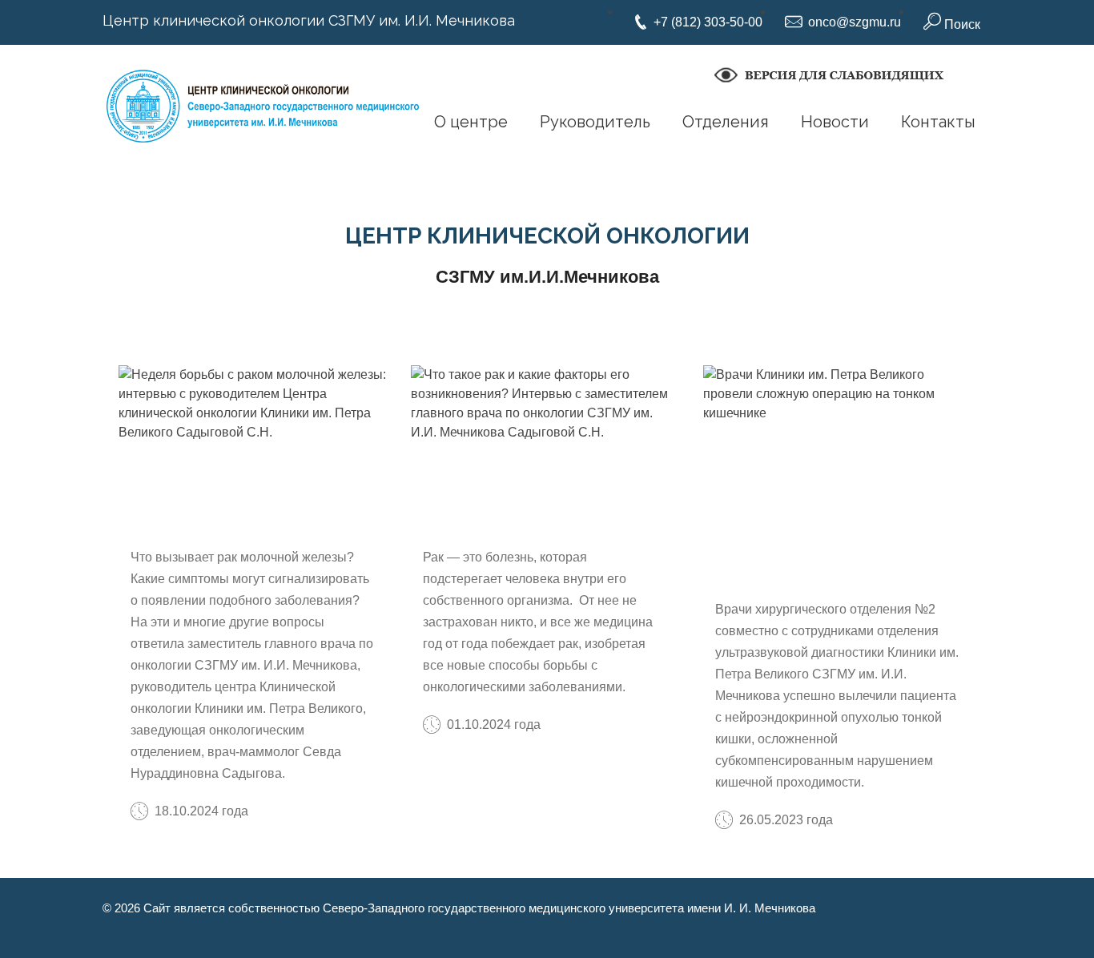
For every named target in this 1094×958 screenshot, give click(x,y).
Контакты (938, 121)
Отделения (725, 121)
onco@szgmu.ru (854, 22)
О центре (471, 121)
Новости (835, 121)
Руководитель (595, 121)
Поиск (960, 24)
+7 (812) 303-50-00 (708, 22)
